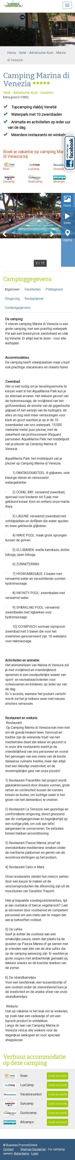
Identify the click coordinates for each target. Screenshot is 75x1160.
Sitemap (26, 1149)
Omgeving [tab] (12, 299)
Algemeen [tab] (12, 289)
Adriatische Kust (41, 53)
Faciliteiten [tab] (33, 289)
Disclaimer (39, 1149)
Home (11, 53)
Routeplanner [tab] (34, 299)
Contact (8, 1149)
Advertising (21, 1153)
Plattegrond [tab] (54, 289)
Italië (22, 53)
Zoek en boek (57, 1076)
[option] (37, 230)
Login (34, 1153)
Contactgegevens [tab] (17, 308)
